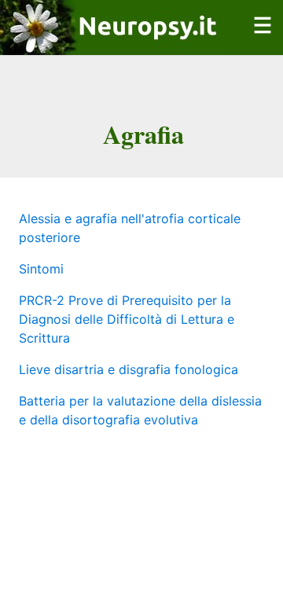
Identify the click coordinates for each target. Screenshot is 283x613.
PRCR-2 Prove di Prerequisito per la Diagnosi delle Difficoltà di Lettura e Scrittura (126, 319)
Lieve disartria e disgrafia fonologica (128, 369)
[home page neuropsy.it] (110, 45)
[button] (262, 34)
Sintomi (41, 269)
